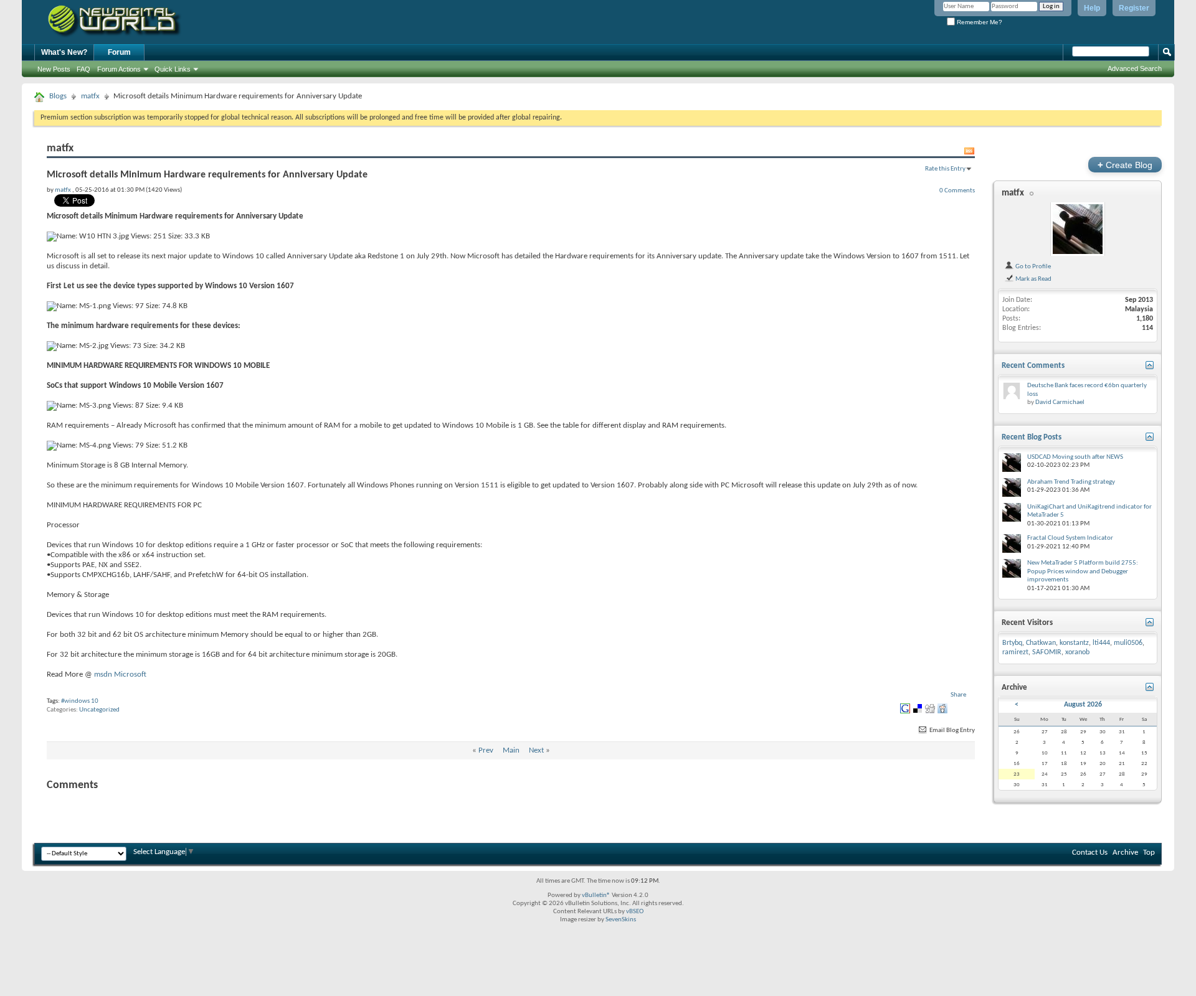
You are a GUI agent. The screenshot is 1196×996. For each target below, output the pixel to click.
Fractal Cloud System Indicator (1070, 538)
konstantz (1074, 643)
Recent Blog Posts (1031, 437)
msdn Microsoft (120, 674)
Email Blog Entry (951, 730)
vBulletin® (596, 895)
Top (1149, 852)
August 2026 (1083, 704)
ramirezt (1015, 652)
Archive (1125, 852)
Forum (119, 52)
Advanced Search (1135, 68)
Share (958, 695)
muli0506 (1128, 643)
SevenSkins (620, 919)
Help (1092, 8)
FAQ (83, 69)
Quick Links (172, 69)
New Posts (53, 69)
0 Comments (957, 190)
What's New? (64, 52)
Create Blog (1125, 164)
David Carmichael (1059, 402)
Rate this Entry (945, 168)
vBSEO (634, 911)
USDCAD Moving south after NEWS (1075, 457)
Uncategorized (99, 710)
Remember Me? (978, 22)
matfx (90, 96)
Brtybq (1012, 643)
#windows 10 (79, 701)
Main (511, 750)
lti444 (1101, 643)
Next (536, 750)
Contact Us (1090, 852)
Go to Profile (1032, 266)
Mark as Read (1032, 279)
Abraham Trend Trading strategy (1071, 482)
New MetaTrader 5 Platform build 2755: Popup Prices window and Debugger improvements (1082, 571)
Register (1134, 8)
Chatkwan (1041, 643)
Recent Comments (1033, 366)
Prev (485, 750)
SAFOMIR (1046, 652)
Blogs (58, 96)
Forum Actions (119, 69)
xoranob (1077, 652)
